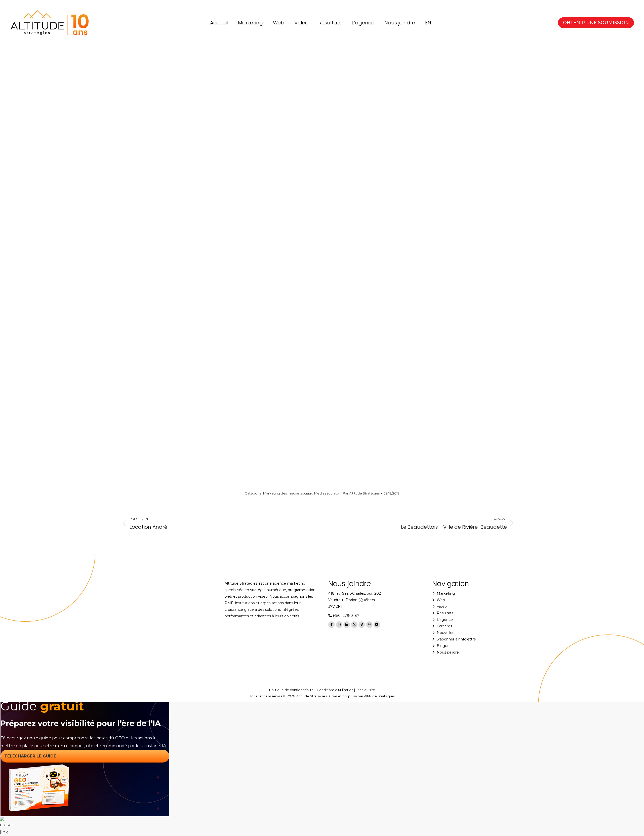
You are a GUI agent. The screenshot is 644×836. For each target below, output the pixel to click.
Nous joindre (448, 652)
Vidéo (442, 606)
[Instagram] (339, 624)
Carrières (444, 626)
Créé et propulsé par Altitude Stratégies (361, 696)
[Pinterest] (369, 624)
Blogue (443, 645)
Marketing (446, 593)
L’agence (445, 619)
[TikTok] (361, 624)
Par (361, 493)
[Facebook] (331, 624)
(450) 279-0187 (345, 615)
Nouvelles (445, 632)
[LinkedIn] (346, 624)
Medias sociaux (326, 493)
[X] (354, 624)
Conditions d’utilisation (335, 690)
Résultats (445, 613)
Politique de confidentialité (291, 690)
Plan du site (365, 690)
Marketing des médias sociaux (288, 493)
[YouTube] (377, 624)
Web (441, 600)
